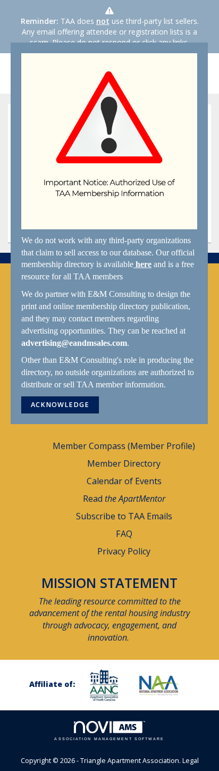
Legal (190, 760)
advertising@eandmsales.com (74, 342)
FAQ (124, 534)
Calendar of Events (124, 481)
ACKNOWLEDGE (60, 404)
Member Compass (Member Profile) (124, 446)
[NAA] (163, 685)
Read (124, 498)
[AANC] (107, 685)
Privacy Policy (123, 551)
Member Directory (124, 463)
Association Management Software (109, 739)
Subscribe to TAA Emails (124, 516)
